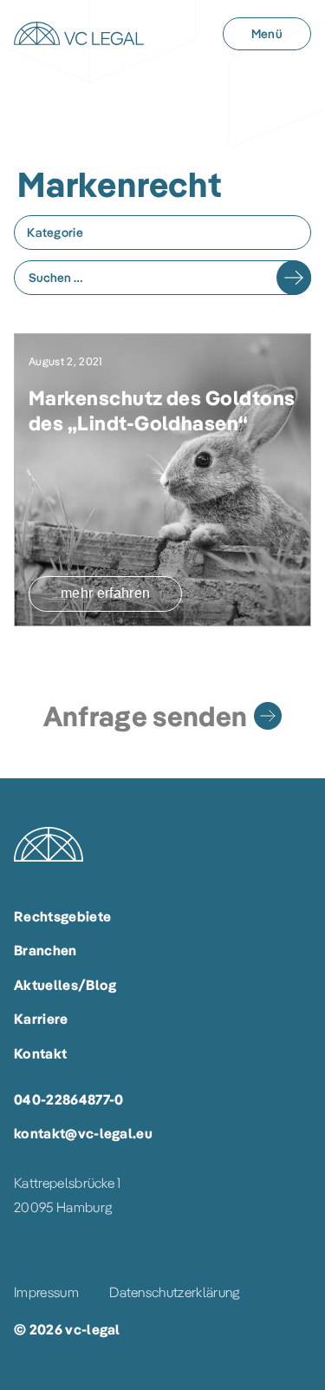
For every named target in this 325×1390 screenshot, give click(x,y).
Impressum (46, 1292)
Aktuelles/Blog (65, 984)
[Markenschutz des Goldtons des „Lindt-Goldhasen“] (162, 479)
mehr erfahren (105, 593)
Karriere (41, 1018)
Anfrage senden (145, 716)
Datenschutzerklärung (174, 1292)
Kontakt (40, 1053)
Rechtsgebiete (62, 916)
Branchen (45, 950)
